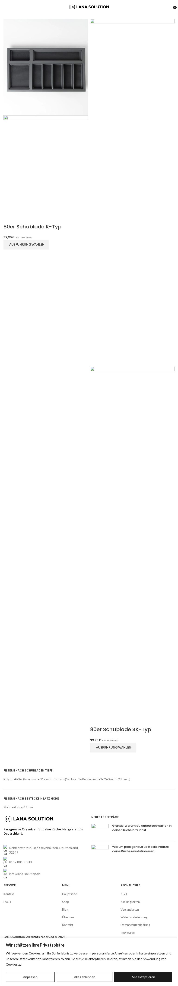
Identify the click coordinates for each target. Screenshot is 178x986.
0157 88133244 (20, 862)
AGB (124, 894)
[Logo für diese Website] (89, 6)
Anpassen (30, 977)
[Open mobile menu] (5, 7)
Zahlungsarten (130, 902)
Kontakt (8, 894)
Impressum (128, 932)
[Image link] (28, 818)
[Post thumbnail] (100, 831)
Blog (65, 909)
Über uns (68, 917)
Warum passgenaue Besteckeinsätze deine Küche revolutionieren (140, 849)
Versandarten (130, 909)
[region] (89, 962)
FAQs (7, 902)
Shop (65, 902)
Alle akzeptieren (143, 977)
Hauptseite (69, 894)
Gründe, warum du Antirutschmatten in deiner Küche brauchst (142, 827)
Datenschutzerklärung (135, 925)
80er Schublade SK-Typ (120, 729)
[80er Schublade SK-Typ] (132, 192)
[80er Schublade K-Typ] (45, 66)
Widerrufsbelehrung (134, 917)
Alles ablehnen (84, 977)
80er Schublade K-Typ (32, 226)
